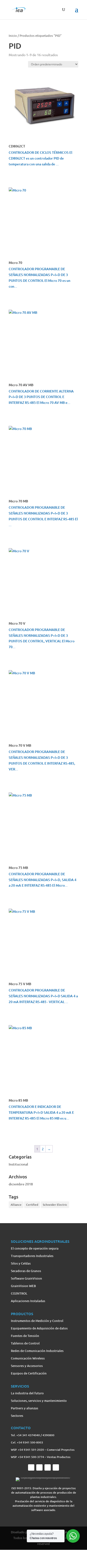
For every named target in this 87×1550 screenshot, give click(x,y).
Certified (32, 1205)
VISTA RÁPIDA (21, 174)
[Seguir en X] (39, 1467)
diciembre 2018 (21, 1184)
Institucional (18, 1164)
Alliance (16, 1205)
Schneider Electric (55, 1205)
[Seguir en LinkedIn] (56, 1467)
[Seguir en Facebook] (31, 1467)
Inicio (13, 35)
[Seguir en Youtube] (47, 1467)
